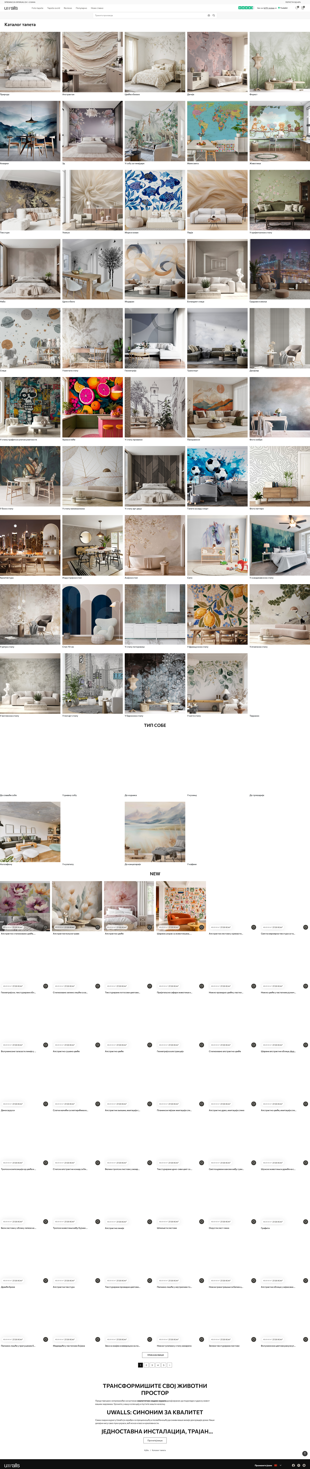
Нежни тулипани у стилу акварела (174, 1345)
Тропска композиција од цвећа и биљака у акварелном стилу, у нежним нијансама (18, 1169)
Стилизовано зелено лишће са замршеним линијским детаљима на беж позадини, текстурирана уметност (70, 992)
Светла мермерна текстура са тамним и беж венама (278, 933)
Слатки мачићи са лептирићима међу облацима (70, 1110)
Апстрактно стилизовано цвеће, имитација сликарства (18, 933)
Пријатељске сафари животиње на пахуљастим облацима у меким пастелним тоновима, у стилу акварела (174, 992)
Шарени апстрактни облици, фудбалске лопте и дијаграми (278, 1051)
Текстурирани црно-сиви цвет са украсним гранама (174, 1169)
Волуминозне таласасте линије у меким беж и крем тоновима (18, 1051)
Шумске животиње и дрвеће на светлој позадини (278, 1169)
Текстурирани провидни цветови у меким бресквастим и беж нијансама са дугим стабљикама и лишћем (122, 1287)
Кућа (146, 1450)
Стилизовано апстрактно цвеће (225, 1051)
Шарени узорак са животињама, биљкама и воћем (174, 933)
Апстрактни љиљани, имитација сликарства (122, 1110)
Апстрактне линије (114, 1228)
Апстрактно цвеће (114, 933)
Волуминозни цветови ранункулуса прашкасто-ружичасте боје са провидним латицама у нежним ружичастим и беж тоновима (278, 1345)
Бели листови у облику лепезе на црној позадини (18, 1228)
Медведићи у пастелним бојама (69, 1345)
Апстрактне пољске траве (66, 933)
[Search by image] (209, 15)
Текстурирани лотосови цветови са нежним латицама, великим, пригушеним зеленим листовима (122, 992)
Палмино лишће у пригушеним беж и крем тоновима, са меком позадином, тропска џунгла (18, 1345)
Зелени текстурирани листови (224, 1345)
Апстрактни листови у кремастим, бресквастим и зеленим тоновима (226, 933)
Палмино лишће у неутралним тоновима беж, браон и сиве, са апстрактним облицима (174, 1287)
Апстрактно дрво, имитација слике (226, 1110)
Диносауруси (8, 1110)
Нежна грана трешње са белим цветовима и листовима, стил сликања (226, 1287)
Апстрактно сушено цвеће (66, 1051)
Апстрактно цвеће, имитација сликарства (278, 1110)
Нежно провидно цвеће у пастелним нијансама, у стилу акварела (226, 992)
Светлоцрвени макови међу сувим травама (226, 1169)
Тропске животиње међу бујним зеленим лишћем (70, 1228)
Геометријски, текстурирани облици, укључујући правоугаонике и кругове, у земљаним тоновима (18, 992)
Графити (265, 1228)
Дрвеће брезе (8, 1287)
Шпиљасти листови (167, 1228)
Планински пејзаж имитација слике (174, 1110)
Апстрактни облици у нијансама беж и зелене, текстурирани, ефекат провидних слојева (278, 1287)
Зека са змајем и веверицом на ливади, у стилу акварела (122, 1345)
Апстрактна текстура (63, 1287)
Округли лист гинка (219, 1228)
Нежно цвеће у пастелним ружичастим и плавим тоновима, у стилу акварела (278, 992)
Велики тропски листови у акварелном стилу (122, 1169)
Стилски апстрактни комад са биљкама (70, 1169)
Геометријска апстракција (170, 1051)
